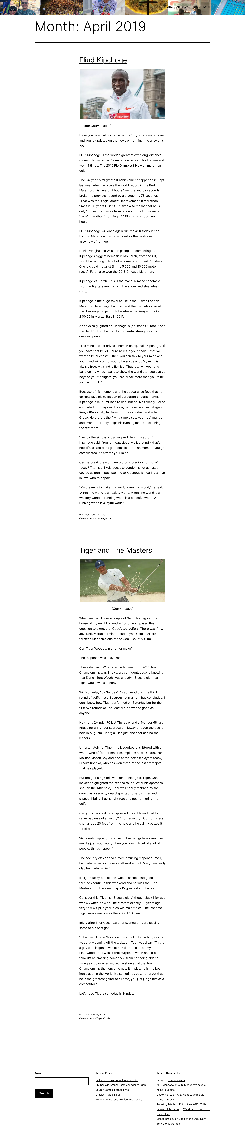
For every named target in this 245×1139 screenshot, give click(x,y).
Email (206, 6)
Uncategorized (104, 518)
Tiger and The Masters (115, 550)
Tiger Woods (103, 1018)
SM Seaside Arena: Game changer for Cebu (121, 1084)
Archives (182, 6)
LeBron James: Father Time (112, 1089)
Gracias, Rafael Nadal (108, 1094)
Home (168, 6)
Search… (40, 1073)
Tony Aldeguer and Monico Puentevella (119, 1099)
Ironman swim (176, 1080)
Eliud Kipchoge (103, 60)
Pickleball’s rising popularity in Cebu (117, 1080)
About (196, 6)
